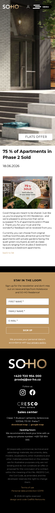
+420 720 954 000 (27, 376)
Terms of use (27, 487)
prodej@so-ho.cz (27, 379)
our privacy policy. (36, 342)
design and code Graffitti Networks (27, 499)
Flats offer (36, 137)
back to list (8, 253)
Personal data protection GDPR (27, 491)
